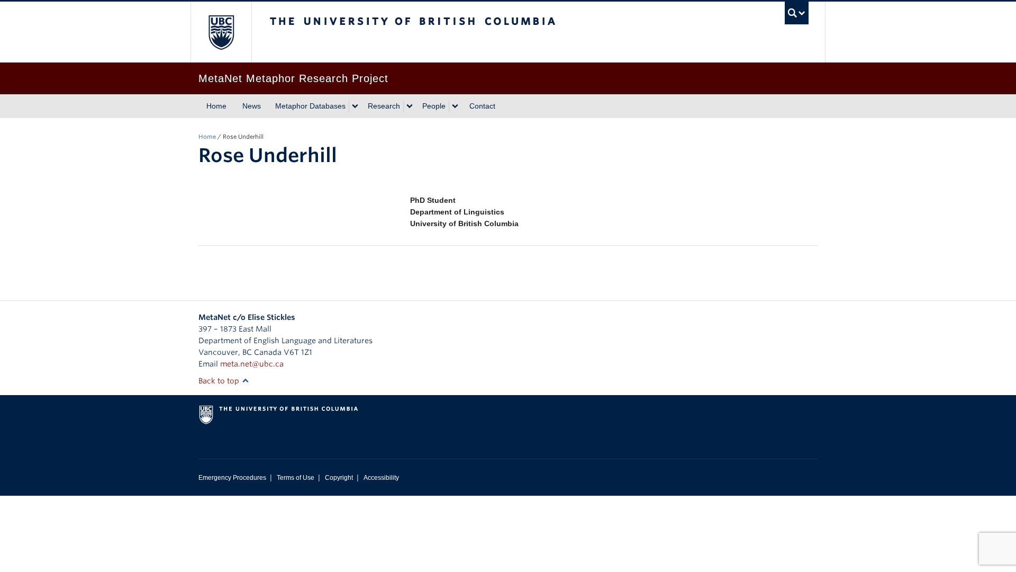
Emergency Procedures (232, 477)
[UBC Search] (797, 13)
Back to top (219, 381)
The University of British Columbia (220, 32)
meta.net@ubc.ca (252, 364)
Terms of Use (295, 477)
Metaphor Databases (310, 106)
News (251, 106)
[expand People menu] (455, 106)
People (434, 106)
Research (384, 106)
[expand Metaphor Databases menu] (355, 106)
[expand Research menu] (409, 106)
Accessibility (381, 477)
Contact (482, 106)
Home (216, 106)
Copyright (339, 477)
